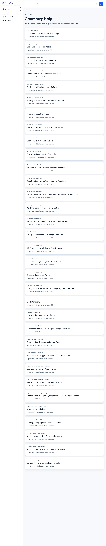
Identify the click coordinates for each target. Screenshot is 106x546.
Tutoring (29, 4)
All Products (39, 4)
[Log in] (96, 4)
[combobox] (12, 9)
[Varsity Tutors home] (8, 3)
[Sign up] (101, 4)
